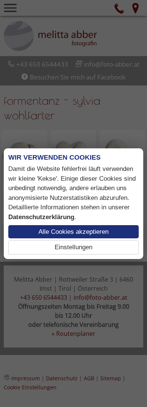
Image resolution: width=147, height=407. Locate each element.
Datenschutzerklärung (41, 217)
